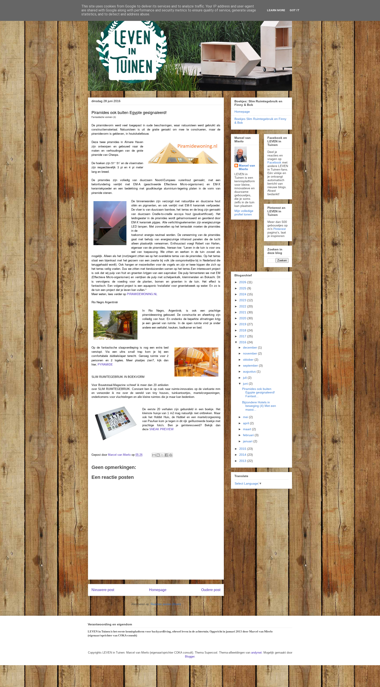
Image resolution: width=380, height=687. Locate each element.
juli (245, 377)
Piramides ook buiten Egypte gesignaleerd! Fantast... (258, 392)
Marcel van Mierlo (247, 167)
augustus (250, 371)
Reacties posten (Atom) (166, 604)
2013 (243, 461)
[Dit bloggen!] (158, 455)
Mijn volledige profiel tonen (243, 212)
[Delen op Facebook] (166, 455)
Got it (295, 10)
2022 (243, 306)
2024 (243, 294)
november (250, 353)
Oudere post (210, 590)
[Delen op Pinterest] (170, 455)
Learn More (276, 10)
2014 (243, 454)
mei (246, 417)
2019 (243, 324)
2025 (243, 288)
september (251, 365)
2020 (243, 318)
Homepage (157, 590)
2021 (243, 312)
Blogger (189, 656)
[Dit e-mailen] (154, 455)
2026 (243, 282)
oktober (248, 359)
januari (248, 441)
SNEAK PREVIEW (161, 429)
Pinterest (279, 229)
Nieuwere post (102, 590)
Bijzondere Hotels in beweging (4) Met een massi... (259, 405)
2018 (243, 330)
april (246, 423)
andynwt (256, 652)
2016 (243, 342)
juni (246, 383)
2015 (243, 448)
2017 (243, 336)
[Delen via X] (162, 455)
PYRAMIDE (105, 364)
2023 (243, 300)
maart (247, 429)
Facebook (274, 162)
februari (249, 435)
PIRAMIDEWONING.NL (142, 294)
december (250, 347)
